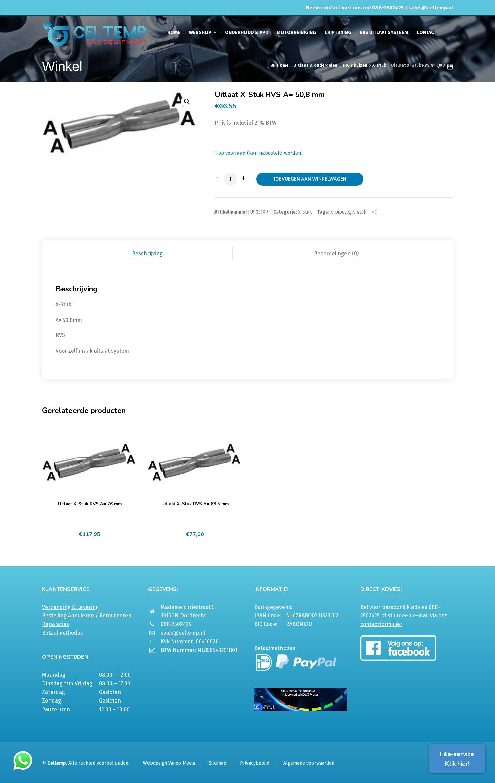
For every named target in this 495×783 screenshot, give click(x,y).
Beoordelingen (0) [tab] (336, 253)
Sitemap (217, 763)
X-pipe (337, 212)
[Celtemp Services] (94, 33)
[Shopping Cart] (448, 66)
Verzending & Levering (70, 607)
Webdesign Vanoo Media (169, 763)
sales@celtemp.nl (430, 8)
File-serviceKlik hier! (457, 759)
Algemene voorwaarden (308, 763)
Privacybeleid (254, 763)
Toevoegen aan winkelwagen (309, 179)
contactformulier (381, 624)
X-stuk (379, 65)
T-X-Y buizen (354, 65)
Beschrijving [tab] (147, 253)
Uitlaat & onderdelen (315, 65)
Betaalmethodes (62, 633)
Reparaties (55, 624)
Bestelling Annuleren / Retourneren (86, 615)
